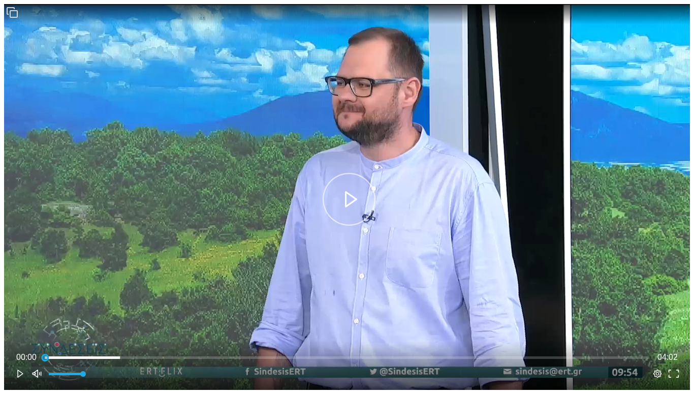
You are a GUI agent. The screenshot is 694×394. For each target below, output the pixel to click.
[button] (12, 12)
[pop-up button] (657, 374)
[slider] (347, 357)
